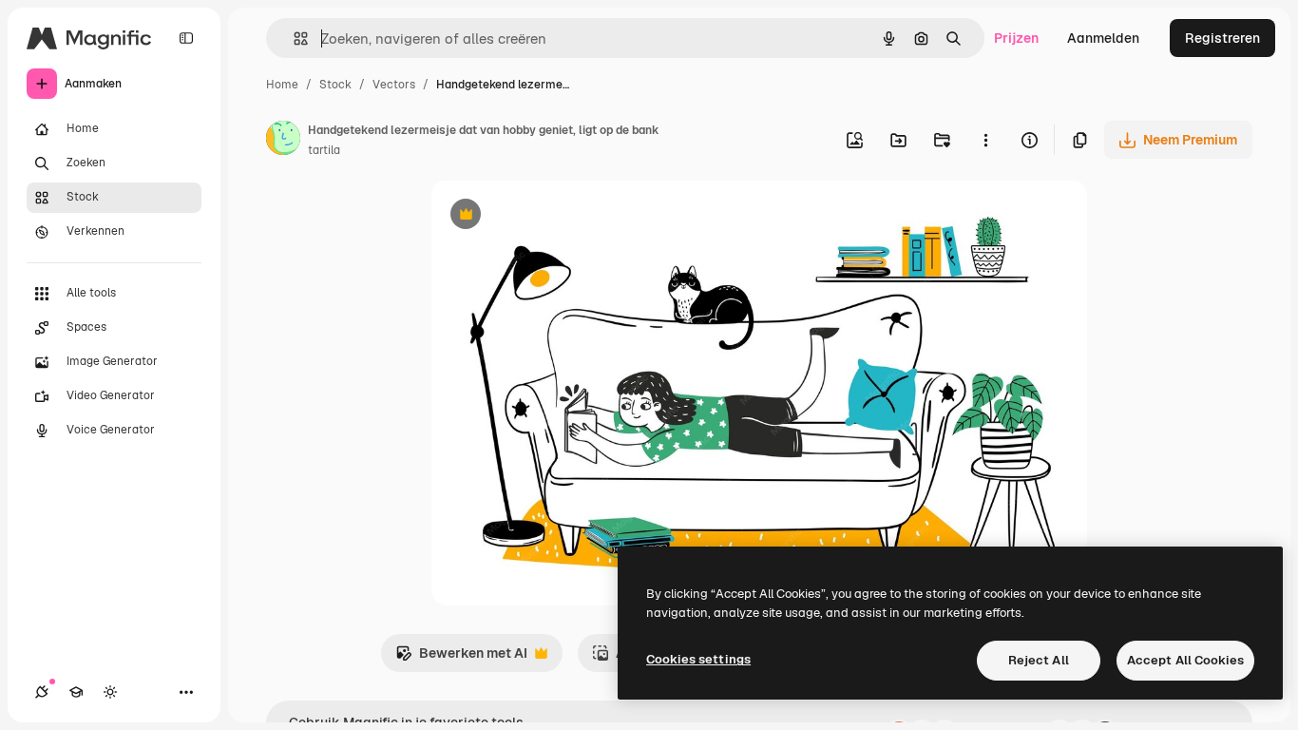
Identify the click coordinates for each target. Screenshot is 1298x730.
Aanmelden (1103, 38)
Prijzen (1016, 38)
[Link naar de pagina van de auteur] (283, 141)
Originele (556, 216)
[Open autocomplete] (293, 38)
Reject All (1038, 660)
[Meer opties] (985, 140)
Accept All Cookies (1185, 660)
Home (282, 84)
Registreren (1222, 38)
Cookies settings (698, 659)
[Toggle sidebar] (186, 38)
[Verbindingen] (42, 692)
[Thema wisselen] (110, 692)
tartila (324, 150)
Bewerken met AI (461, 658)
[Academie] (76, 692)
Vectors (393, 84)
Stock (335, 84)
